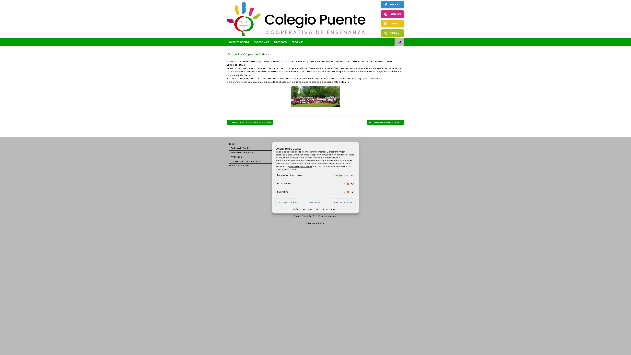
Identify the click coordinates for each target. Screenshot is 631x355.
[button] (399, 42)
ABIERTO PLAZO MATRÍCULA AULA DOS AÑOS (250, 122)
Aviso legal (237, 156)
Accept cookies (288, 202)
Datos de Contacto (239, 165)
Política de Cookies (302, 209)
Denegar (315, 202)
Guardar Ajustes (342, 202)
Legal (232, 143)
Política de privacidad (325, 209)
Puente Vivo (261, 42)
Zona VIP (297, 42)
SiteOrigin (321, 223)
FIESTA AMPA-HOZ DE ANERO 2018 (385, 122)
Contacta (280, 42)
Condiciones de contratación (246, 161)
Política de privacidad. (300, 166)
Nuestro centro (239, 42)
